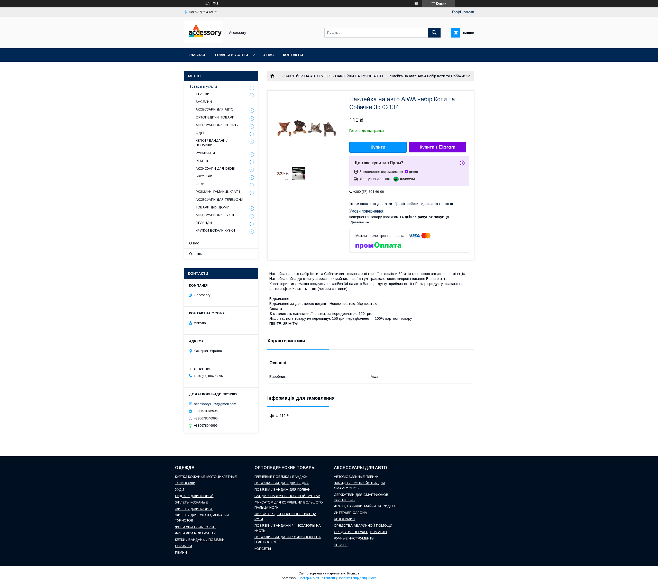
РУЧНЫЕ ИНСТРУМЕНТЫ (354, 538)
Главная (197, 55)
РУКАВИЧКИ (205, 153)
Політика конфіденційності (357, 578)
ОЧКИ (200, 184)
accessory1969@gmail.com (215, 404)
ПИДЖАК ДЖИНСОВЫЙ (194, 496)
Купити (378, 147)
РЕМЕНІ (202, 161)
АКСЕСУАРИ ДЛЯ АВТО (215, 109)
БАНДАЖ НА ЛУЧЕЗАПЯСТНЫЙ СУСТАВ (287, 496)
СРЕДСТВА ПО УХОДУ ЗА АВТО (360, 532)
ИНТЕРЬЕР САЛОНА (350, 513)
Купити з (428, 147)
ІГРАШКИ (202, 94)
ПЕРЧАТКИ (183, 546)
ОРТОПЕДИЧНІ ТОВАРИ (215, 117)
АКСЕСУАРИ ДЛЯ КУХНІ (215, 215)
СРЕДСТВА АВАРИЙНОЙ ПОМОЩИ (363, 525)
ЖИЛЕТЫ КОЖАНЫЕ (191, 502)
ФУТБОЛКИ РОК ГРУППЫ (195, 533)
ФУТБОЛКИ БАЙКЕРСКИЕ (195, 527)
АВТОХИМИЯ (344, 519)
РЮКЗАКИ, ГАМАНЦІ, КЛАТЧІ (218, 192)
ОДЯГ (200, 133)
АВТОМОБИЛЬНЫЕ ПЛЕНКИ (356, 477)
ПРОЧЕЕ (341, 545)
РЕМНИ (181, 552)
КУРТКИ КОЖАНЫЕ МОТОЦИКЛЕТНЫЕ (206, 477)
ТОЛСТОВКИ (185, 483)
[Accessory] (203, 42)
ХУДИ (179, 489)
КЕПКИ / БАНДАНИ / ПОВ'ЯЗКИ (211, 143)
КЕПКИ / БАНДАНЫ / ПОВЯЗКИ (199, 540)
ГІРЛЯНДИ (204, 223)
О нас (268, 55)
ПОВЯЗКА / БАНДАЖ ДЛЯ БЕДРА (281, 483)
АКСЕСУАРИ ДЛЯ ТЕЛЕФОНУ (219, 200)
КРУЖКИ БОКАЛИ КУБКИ (215, 230)
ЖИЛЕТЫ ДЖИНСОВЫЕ (194, 509)
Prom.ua (353, 573)
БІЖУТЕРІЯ (204, 176)
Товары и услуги (231, 55)
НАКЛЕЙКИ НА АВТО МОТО (308, 76)
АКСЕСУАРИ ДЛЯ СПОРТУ (217, 125)
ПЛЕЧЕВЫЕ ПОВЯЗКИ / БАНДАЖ (280, 477)
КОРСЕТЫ (262, 549)
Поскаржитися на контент (316, 578)
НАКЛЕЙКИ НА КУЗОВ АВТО (359, 76)
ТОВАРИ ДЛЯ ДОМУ (212, 207)
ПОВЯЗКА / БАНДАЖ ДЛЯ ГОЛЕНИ (282, 489)
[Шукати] (434, 33)
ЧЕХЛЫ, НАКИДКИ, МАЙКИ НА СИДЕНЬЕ (366, 506)
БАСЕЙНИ (204, 102)
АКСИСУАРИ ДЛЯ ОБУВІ (215, 168)
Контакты (293, 55)
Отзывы (196, 254)
